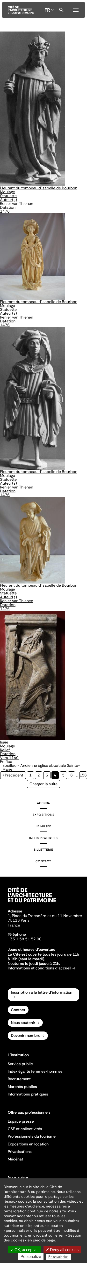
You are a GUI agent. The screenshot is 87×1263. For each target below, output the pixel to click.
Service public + (22, 1063)
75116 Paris (18, 920)
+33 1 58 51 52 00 (25, 939)
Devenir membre (25, 1035)
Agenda (43, 803)
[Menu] (75, 9)
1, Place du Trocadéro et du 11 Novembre (45, 915)
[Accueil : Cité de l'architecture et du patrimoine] (21, 10)
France (14, 925)
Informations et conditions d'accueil (39, 968)
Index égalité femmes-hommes (35, 1071)
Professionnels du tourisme (32, 1136)
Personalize (31, 1257)
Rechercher (61, 10)
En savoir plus (58, 1257)
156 (83, 775)
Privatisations (20, 1151)
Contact (43, 861)
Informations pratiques (28, 1094)
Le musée (43, 826)
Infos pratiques (43, 838)
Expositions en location (28, 1144)
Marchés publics (22, 1086)
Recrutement (19, 1078)
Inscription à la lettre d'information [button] (41, 992)
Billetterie (43, 850)
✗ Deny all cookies (62, 1250)
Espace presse (21, 1121)
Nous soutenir (23, 1022)
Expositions (43, 815)
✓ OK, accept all (24, 1250)
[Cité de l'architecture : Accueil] (32, 903)
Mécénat (15, 1159)
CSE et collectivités (25, 1128)
